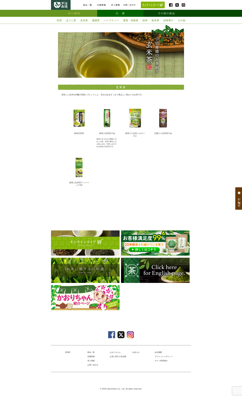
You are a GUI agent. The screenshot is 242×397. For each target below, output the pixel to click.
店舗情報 (101, 5)
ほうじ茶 (71, 20)
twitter (177, 5)
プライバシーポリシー (164, 356)
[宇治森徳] (61, 5)
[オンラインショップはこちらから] (153, 5)
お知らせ (239, 200)
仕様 (120, 13)
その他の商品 (166, 13)
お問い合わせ (129, 5)
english (155, 270)
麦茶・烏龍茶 (130, 20)
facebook (171, 5)
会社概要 (158, 352)
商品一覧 (87, 5)
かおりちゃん (85, 297)
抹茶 (144, 20)
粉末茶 (155, 20)
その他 (181, 20)
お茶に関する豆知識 (85, 270)
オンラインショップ (85, 243)
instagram (183, 5)
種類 (74, 13)
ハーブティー (111, 20)
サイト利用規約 (161, 361)
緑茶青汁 (168, 20)
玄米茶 (84, 20)
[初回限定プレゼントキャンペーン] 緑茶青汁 (155, 243)
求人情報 (115, 5)
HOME (67, 352)
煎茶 (59, 20)
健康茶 (96, 20)
